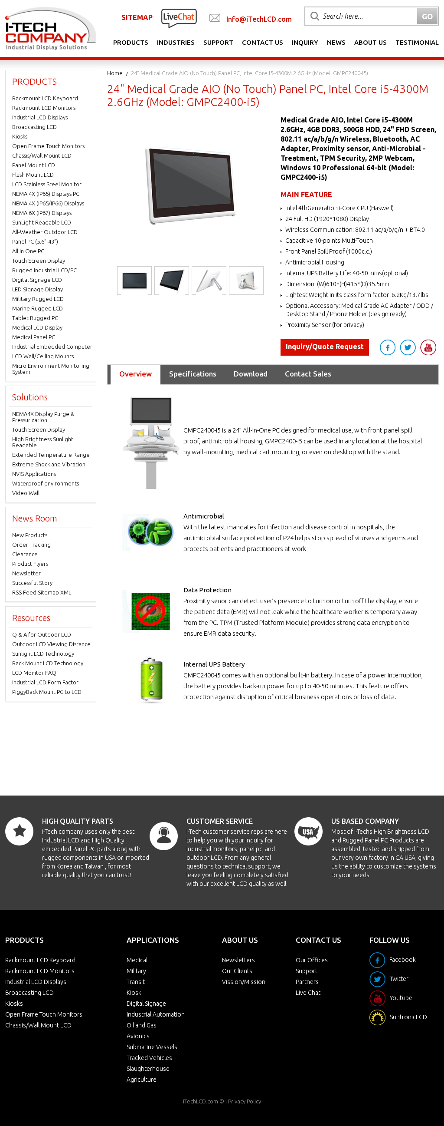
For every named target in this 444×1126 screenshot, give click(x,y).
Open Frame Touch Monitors (48, 146)
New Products (29, 535)
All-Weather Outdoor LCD (45, 232)
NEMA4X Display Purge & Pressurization (43, 417)
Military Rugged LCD (38, 299)
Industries (176, 42)
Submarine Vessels (152, 1046)
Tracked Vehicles (149, 1057)
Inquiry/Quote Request (325, 346)
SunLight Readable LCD (41, 222)
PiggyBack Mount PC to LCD (47, 692)
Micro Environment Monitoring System (50, 369)
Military (136, 971)
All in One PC (28, 251)
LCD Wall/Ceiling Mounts (43, 356)
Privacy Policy (244, 1101)
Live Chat (308, 992)
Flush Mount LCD (33, 175)
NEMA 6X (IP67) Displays (42, 213)
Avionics (138, 1036)
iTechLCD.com (200, 1101)
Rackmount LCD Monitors (43, 108)
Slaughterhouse (148, 1068)
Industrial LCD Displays (40, 117)
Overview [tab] (135, 374)
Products (130, 42)
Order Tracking (31, 545)
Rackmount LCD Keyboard (45, 98)
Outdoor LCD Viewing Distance (51, 644)
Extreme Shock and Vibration (48, 464)
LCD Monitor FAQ (34, 673)
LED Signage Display (37, 289)
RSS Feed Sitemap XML (41, 592)
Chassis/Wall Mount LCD (42, 155)
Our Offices (312, 960)
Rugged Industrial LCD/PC (44, 270)
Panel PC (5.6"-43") (35, 241)
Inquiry (305, 42)
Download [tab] (251, 374)
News (336, 42)
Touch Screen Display (38, 261)
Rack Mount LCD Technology (47, 663)
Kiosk (134, 992)
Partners (307, 981)
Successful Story (32, 583)
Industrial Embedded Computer (52, 346)
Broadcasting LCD (34, 127)
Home (115, 73)
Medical (137, 960)
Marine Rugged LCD (37, 308)
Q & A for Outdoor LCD (41, 634)
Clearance (25, 554)
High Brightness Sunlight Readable (42, 442)
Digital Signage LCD (37, 280)
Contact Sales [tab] (308, 374)
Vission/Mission (243, 981)
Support (218, 42)
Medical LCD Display (37, 327)
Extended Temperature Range (51, 455)
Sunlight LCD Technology (43, 654)
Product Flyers (30, 564)
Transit (136, 981)
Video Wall (25, 493)
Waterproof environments (45, 483)
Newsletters (238, 960)
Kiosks (19, 136)
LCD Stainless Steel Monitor (47, 184)
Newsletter (26, 573)
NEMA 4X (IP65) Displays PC (45, 194)
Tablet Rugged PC (35, 318)
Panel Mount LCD (33, 165)
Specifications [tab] (192, 374)
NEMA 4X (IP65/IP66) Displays (48, 203)
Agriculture (142, 1079)
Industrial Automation (156, 1014)
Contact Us (262, 42)
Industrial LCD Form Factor (45, 682)
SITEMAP (137, 17)
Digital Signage (146, 1003)
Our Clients (237, 971)
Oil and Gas (142, 1025)
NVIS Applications (34, 474)
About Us (370, 42)
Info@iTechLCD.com (259, 19)
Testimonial (417, 42)
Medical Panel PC (33, 337)
